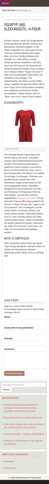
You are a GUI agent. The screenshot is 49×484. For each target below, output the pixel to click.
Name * (8, 316)
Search (6, 389)
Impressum (9, 461)
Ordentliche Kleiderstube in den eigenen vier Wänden (23, 442)
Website (8, 338)
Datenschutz (10, 467)
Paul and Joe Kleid (26, 198)
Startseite (5, 3)
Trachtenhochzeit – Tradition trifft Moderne (24, 434)
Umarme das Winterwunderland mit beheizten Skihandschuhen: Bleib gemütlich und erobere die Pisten (21, 408)
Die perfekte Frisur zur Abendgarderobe (23, 417)
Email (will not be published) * (19, 327)
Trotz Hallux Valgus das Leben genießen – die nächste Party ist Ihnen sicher (24, 426)
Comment (9, 349)
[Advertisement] (21, 276)
